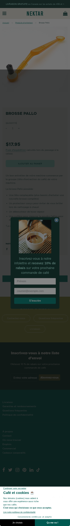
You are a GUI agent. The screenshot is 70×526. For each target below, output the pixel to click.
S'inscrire (35, 300)
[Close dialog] (56, 220)
